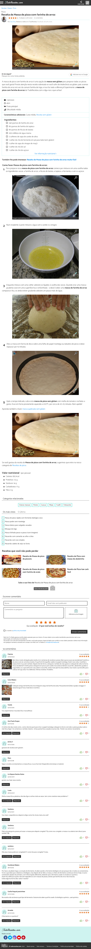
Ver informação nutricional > (46, 153)
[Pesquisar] (87, 3)
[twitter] (10, 937)
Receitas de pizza (19, 465)
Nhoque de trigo (11, 528)
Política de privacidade (67, 946)
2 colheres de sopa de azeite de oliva (23, 136)
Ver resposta (7, 733)
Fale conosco (40, 946)
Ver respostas (7, 801)
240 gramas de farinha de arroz (20, 123)
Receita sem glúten (43, 114)
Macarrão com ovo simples (15, 540)
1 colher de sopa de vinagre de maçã (22, 143)
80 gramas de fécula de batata (20, 129)
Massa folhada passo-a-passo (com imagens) (21, 532)
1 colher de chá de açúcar (18, 150)
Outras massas (24, 504)
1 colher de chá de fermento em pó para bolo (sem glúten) (31, 140)
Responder (6, 674)
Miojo (51, 504)
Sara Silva (13, 22)
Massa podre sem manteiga (15, 521)
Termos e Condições (52, 946)
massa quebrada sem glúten (33, 409)
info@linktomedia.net (52, 642)
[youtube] (19, 937)
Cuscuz (43, 504)
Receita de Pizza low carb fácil (78, 571)
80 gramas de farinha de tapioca (21, 126)
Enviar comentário (79, 631)
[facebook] (6, 937)
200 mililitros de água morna (19, 133)
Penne (35, 504)
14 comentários (38, 18)
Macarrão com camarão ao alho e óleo (19, 536)
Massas (10, 8)
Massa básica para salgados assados (18, 525)
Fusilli (58, 504)
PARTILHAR (81, 4)
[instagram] (14, 937)
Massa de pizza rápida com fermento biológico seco (24, 517)
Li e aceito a (16, 630)
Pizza (14, 8)
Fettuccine (67, 504)
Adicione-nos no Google (80, 74)
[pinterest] (23, 937)
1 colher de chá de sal (17, 146)
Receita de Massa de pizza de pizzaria (33, 557)
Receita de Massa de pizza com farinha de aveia (33, 571)
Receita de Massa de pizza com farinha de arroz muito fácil (51, 159)
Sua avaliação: (32, 626)
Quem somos (30, 946)
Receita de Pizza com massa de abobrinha (76, 557)
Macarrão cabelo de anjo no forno (17, 543)
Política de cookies (81, 946)
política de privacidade (19, 630)
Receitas (3, 8)
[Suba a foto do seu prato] (52, 588)
